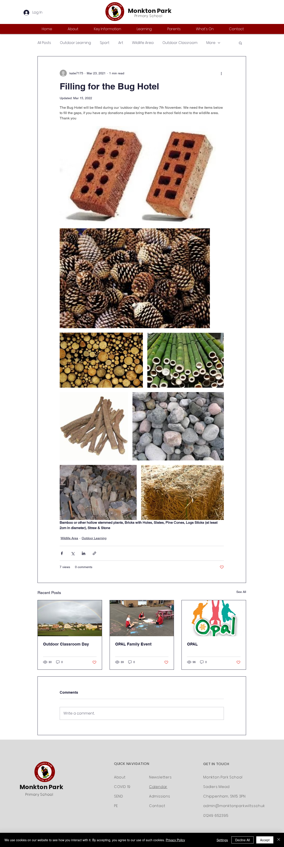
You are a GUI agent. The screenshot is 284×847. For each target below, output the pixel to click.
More (210, 42)
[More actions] (221, 73)
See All (241, 592)
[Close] (278, 839)
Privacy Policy (175, 840)
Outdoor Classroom (179, 42)
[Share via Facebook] (62, 553)
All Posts (44, 42)
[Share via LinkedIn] (83, 553)
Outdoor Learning (75, 42)
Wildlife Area (143, 42)
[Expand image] (142, 175)
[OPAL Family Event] (142, 618)
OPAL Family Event (133, 644)
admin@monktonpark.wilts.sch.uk (234, 805)
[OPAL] (214, 618)
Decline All (242, 840)
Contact (157, 805)
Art (120, 42)
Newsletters (160, 777)
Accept (265, 840)
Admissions (159, 796)
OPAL (192, 644)
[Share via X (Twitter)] (73, 553)
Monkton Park (150, 11)
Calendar (158, 786)
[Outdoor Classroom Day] (70, 618)
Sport (104, 42)
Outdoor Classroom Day (66, 644)
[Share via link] (94, 553)
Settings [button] (222, 840)
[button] (77, 29)
